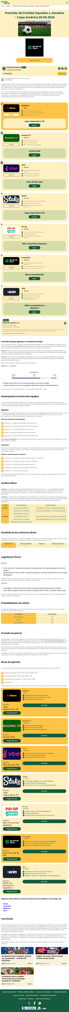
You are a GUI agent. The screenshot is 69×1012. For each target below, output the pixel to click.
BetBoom (25, 105)
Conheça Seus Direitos (48, 995)
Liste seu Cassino (32, 995)
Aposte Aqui (34, 60)
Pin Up (24, 227)
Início (2, 6)
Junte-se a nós (18, 995)
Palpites (8, 6)
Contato (30, 999)
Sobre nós (22, 999)
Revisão (11, 115)
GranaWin (26, 257)
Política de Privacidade (25, 992)
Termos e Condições (43, 992)
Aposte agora (34, 125)
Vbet (24, 165)
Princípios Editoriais (60, 992)
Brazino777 (26, 135)
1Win (23, 288)
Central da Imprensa (42, 999)
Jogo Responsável (9, 992)
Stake (24, 196)
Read (29, 964)
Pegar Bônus (35, 155)
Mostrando (62, 73)
